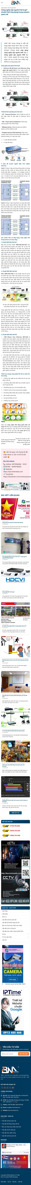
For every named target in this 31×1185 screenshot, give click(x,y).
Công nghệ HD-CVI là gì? (8, 591)
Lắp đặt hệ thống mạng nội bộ (10, 922)
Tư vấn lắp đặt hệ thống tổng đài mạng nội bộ (13, 730)
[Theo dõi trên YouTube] (13, 1088)
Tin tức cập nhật (11, 7)
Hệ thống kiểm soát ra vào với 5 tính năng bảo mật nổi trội (15, 660)
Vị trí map (14, 1101)
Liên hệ (4, 940)
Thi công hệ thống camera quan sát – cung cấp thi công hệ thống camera (14, 557)
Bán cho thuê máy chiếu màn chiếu (12, 925)
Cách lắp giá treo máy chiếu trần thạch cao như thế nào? (14, 696)
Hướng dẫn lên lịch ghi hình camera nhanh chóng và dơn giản (15, 801)
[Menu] (2, 2)
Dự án (4, 934)
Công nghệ (4, 7)
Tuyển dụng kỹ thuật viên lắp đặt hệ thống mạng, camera (8, 441)
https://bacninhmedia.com (13, 472)
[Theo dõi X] (10, 1088)
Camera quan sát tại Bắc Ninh (15, 984)
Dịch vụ (4, 916)
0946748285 (16, 467)
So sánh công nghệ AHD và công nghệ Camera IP (14, 626)
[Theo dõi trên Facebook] (2, 1088)
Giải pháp (5, 914)
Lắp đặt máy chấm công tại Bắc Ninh (12, 931)
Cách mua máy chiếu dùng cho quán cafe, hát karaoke (13, 765)
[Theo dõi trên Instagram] (5, 1088)
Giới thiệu (5, 911)
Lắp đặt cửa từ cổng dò (9, 928)
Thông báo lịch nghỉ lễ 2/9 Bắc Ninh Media (12, 522)
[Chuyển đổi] (28, 934)
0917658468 (16, 464)
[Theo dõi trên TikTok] (7, 1088)
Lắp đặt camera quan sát (9, 919)
